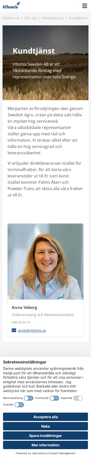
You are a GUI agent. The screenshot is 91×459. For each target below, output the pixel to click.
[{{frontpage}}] (11, 6)
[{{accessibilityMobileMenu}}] (84, 6)
